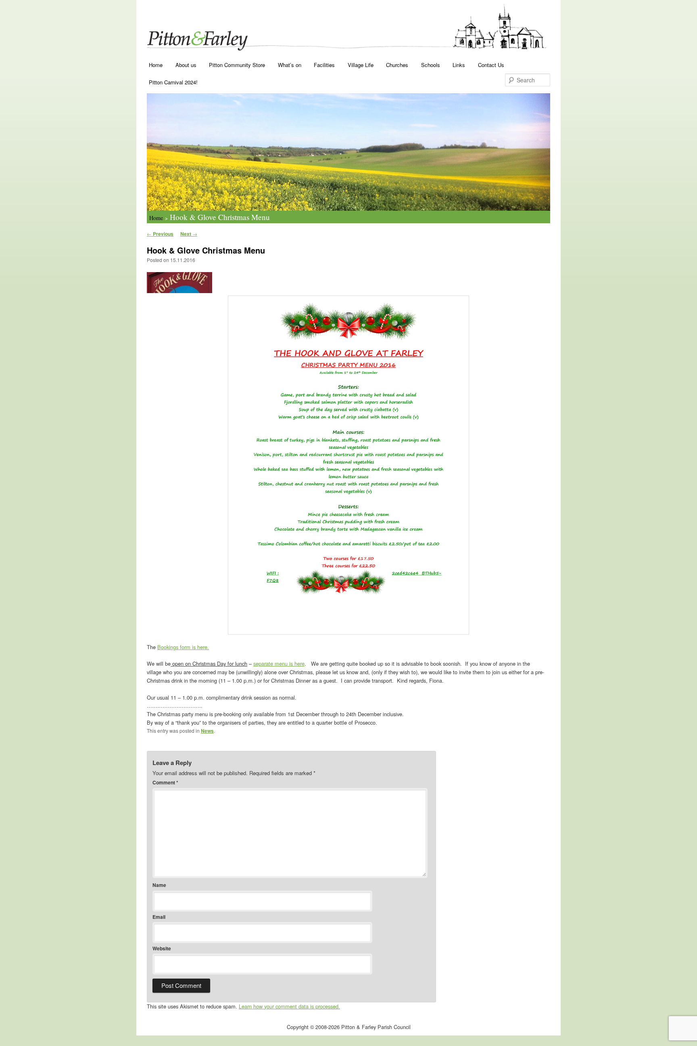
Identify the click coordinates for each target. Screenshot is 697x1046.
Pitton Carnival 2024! (173, 82)
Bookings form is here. (183, 647)
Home (156, 65)
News (207, 730)
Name (159, 885)
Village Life (361, 65)
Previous (160, 233)
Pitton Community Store (237, 65)
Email (158, 916)
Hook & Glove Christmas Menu (220, 217)
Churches (397, 65)
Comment (165, 782)
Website (161, 948)
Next (188, 233)
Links (459, 65)
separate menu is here (279, 663)
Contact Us (491, 65)
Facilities (324, 65)
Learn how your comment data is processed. (289, 1006)
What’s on (289, 65)
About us (185, 65)
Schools (430, 65)
